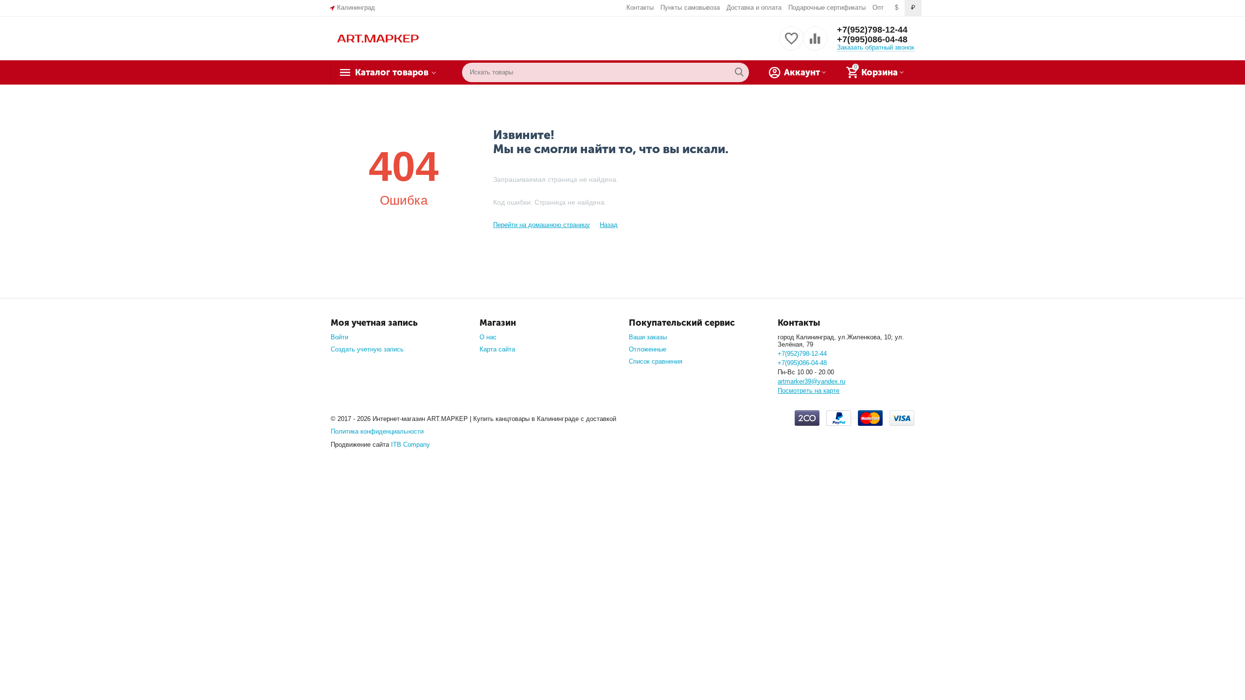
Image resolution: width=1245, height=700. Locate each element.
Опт (878, 7)
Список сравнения (655, 361)
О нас (488, 337)
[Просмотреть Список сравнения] (815, 44)
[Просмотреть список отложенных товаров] (791, 44)
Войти (339, 337)
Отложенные (647, 349)
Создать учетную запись (367, 349)
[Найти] (739, 72)
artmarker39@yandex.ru (811, 381)
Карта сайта (497, 349)
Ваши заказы (648, 337)
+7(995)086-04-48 (872, 39)
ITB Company (410, 444)
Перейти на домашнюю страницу (541, 224)
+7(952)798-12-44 (872, 30)
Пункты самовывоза (689, 7)
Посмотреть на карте (808, 390)
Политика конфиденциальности (377, 431)
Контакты (640, 7)
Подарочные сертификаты (827, 7)
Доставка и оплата (754, 7)
